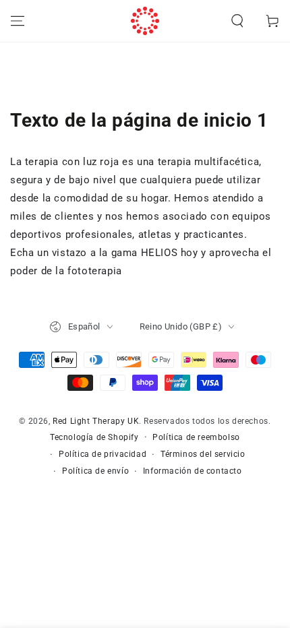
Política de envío (95, 471)
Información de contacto (192, 471)
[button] (237, 20)
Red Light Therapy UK (96, 421)
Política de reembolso (196, 437)
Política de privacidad (102, 454)
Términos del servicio (203, 454)
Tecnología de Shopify (94, 437)
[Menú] (17, 20)
